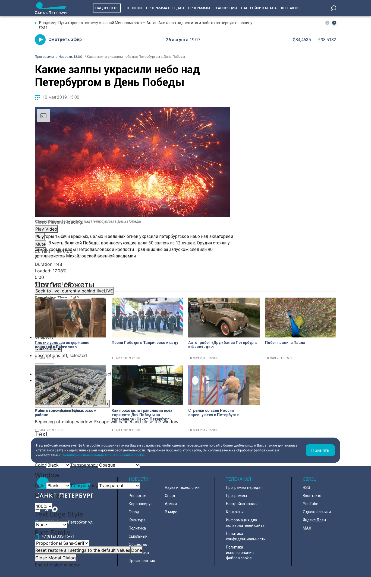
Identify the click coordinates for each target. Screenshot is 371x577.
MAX (307, 528)
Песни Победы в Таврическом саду (145, 342)
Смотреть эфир (65, 39)
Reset (82, 550)
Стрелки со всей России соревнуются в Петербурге (213, 412)
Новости (134, 8)
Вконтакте (312, 495)
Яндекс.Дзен (314, 520)
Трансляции (225, 8)
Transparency (84, 465)
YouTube (310, 504)
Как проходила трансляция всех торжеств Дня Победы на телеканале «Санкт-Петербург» (142, 414)
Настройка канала (242, 504)
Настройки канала (259, 8)
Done (136, 550)
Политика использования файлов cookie (240, 552)
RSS (306, 487)
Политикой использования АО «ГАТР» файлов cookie (103, 455)
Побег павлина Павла (285, 342)
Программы (199, 8)
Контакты (290, 8)
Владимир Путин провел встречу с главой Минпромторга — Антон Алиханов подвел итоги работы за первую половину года (145, 25)
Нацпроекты (106, 8)
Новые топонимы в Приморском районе (65, 412)
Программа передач (165, 8)
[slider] (132, 273)
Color (40, 465)
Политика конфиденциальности (246, 536)
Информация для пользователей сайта (245, 523)
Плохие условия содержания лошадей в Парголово (62, 344)
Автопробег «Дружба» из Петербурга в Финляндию (222, 344)
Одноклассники (317, 512)
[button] (334, 23)
